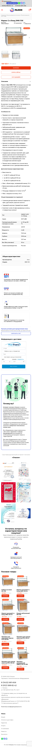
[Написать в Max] (21, 3)
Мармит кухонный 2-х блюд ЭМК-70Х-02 (23, 590)
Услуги (3, 725)
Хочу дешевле (16, 77)
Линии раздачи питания (13, 15)
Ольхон (11, 744)
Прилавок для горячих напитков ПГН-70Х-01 (23, 637)
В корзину (16, 68)
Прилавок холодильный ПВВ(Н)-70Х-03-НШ (22, 663)
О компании (5, 728)
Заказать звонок (12, 3)
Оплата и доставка (7, 720)
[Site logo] (16, 10)
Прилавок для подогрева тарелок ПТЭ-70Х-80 (7, 638)
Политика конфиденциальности (11, 706)
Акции (3, 717)
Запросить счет (16, 333)
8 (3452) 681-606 (20, 5)
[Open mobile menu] (2, 10)
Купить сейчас (16, 72)
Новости (3, 731)
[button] (5, 595)
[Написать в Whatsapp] (19, 3)
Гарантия (4, 723)
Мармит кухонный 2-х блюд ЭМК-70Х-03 (8, 614)
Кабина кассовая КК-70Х (7, 590)
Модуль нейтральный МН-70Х (23, 614)
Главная (3, 15)
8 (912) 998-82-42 (9, 685)
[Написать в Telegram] (24, 3)
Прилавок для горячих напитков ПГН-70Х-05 (8, 662)
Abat (28, 259)
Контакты (4, 734)
